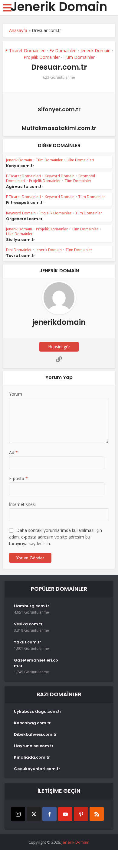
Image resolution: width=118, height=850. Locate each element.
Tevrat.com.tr (20, 255)
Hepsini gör (59, 346)
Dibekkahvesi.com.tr (35, 734)
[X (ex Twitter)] (34, 814)
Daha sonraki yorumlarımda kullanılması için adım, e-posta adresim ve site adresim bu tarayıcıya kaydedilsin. (55, 536)
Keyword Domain (59, 176)
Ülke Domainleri (80, 160)
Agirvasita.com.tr (24, 186)
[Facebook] (49, 814)
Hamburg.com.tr (31, 606)
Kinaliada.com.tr (32, 757)
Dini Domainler (19, 249)
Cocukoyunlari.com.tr (37, 769)
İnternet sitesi (22, 504)
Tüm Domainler (79, 57)
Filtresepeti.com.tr (25, 202)
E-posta (18, 478)
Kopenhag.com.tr (32, 723)
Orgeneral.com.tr (24, 219)
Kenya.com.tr (20, 166)
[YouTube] (65, 814)
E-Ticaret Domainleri (25, 50)
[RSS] (97, 814)
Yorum (15, 394)
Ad (13, 452)
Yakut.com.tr (27, 642)
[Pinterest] (81, 814)
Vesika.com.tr (28, 624)
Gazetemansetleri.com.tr (36, 663)
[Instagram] (18, 814)
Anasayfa (18, 30)
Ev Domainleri (63, 50)
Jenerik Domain (59, 6)
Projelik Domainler (42, 57)
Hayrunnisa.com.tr (34, 746)
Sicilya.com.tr (20, 239)
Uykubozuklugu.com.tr (37, 711)
